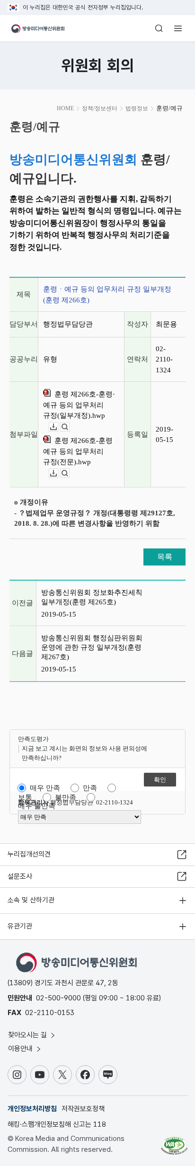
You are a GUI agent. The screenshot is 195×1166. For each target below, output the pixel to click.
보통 (25, 797)
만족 (90, 788)
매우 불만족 (36, 806)
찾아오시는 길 (28, 1035)
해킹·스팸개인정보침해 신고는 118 (57, 1124)
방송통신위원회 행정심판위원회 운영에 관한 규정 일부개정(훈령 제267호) (91, 647)
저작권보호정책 (83, 1108)
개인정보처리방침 (32, 1108)
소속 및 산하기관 (31, 900)
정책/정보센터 (99, 108)
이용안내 (21, 1048)
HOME (65, 108)
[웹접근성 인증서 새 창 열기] (174, 1142)
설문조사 (20, 876)
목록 (164, 557)
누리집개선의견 (29, 854)
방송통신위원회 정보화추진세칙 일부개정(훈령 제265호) (91, 597)
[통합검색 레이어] (159, 28)
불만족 (65, 797)
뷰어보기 (69, 473)
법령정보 (136, 108)
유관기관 (20, 926)
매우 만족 (45, 788)
